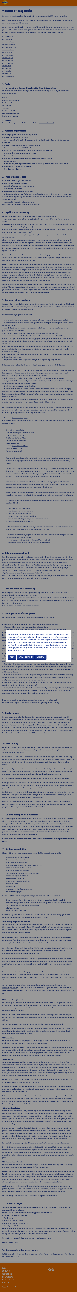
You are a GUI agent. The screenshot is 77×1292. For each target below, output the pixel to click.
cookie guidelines (18, 645)
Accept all (40, 657)
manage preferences (26, 657)
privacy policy (22, 650)
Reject (12, 657)
